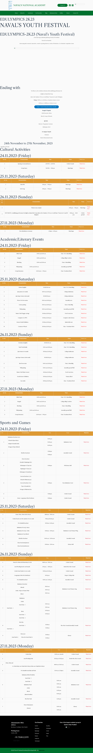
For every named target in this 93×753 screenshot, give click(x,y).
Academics (30, 13)
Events (68, 13)
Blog (46, 13)
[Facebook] (70, 5)
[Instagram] (73, 5)
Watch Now (82, 163)
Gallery (61, 13)
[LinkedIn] (15, 740)
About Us (22, 13)
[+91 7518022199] (12, 737)
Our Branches (38, 13)
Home (16, 13)
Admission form (53, 13)
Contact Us (75, 13)
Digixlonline (42, 750)
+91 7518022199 (22, 737)
